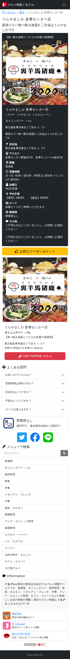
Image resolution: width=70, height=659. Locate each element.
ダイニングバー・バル (18, 467)
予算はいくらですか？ (18, 400)
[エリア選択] (64, 4)
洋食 (7, 488)
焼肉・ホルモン (14, 508)
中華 (7, 501)
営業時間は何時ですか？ (19, 383)
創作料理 (10, 474)
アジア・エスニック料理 (19, 521)
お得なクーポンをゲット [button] (37, 251)
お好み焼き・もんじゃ (18, 554)
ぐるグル (10, 12)
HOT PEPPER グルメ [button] (37, 356)
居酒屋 (9, 461)
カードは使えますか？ (18, 409)
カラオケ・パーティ (16, 534)
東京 (21, 12)
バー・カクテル (14, 541)
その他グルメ (12, 568)
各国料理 (10, 528)
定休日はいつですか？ (18, 392)
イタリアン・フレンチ (18, 494)
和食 (7, 481)
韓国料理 (10, 514)
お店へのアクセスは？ (18, 374)
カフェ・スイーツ (15, 561)
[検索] (64, 453)
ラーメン (10, 548)
